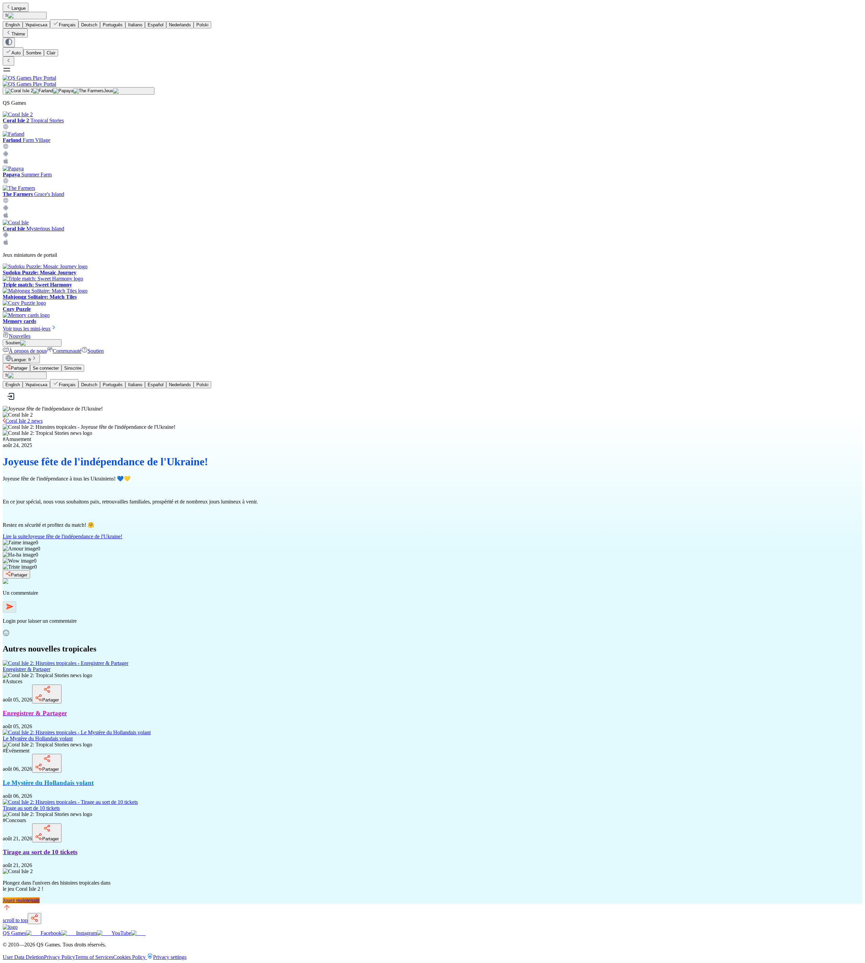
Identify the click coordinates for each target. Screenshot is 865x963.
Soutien (96, 351)
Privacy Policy (59, 957)
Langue (18, 8)
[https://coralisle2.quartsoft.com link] (6, 128)
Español (156, 24)
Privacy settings (170, 957)
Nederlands (180, 24)
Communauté (67, 351)
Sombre (33, 52)
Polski (202, 24)
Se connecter (46, 368)
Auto (16, 52)
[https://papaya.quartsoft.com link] (6, 182)
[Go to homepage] (432, 81)
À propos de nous (28, 351)
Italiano (135, 24)
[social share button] (34, 918)
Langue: (21, 359)
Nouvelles (19, 336)
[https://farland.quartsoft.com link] (6, 147)
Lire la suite (62, 536)
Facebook (51, 933)
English (12, 24)
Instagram (86, 933)
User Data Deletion (23, 957)
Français (67, 24)
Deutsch (89, 24)
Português (113, 24)
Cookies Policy (130, 957)
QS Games (14, 933)
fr (6, 15)
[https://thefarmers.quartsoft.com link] (6, 201)
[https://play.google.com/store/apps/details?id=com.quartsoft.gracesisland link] (6, 209)
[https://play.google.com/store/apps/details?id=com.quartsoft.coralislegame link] (6, 236)
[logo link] (10, 927)
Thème (18, 33)
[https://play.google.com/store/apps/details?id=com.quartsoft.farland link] (6, 155)
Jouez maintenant (21, 900)
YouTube (121, 933)
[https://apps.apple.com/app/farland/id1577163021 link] (6, 162)
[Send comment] (9, 607)
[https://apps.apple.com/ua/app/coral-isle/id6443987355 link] (6, 243)
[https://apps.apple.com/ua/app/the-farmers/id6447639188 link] (6, 216)
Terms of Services (94, 957)
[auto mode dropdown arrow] (9, 42)
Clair (51, 52)
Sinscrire (72, 368)
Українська (36, 24)
